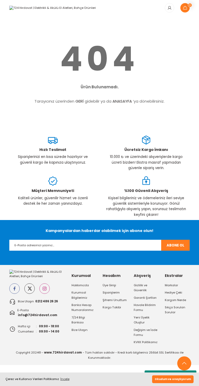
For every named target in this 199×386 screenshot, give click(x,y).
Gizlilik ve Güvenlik (140, 287)
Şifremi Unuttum (115, 300)
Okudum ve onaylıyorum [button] (173, 379)
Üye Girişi (109, 285)
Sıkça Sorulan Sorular (175, 309)
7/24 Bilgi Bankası (78, 319)
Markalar (171, 285)
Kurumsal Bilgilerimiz (79, 295)
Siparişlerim (111, 292)
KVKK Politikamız (146, 342)
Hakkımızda (80, 285)
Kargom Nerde (175, 300)
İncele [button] (64, 379)
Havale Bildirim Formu (145, 307)
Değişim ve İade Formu (145, 332)
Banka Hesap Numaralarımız (83, 307)
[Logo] (52, 7)
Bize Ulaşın (80, 330)
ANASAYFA (122, 101)
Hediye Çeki (173, 292)
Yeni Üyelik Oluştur (142, 319)
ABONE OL (175, 245)
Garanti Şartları (145, 298)
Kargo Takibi (112, 307)
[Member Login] (169, 7)
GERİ (79, 101)
